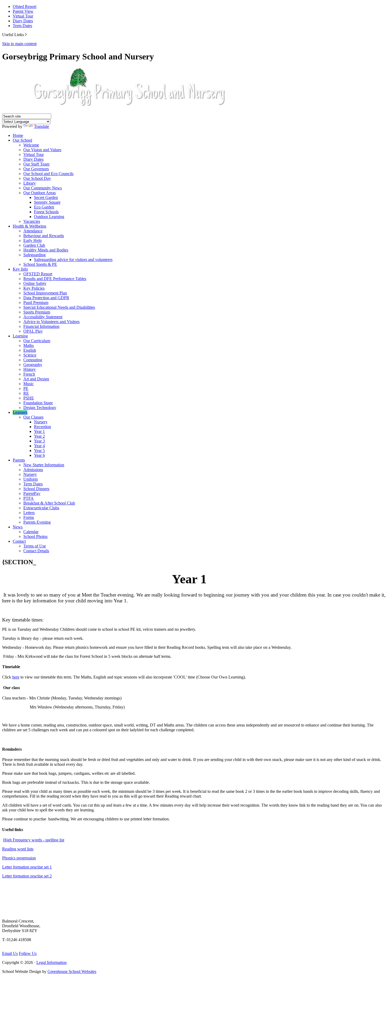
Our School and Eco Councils (48, 173)
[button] (26, 34)
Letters (29, 512)
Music (28, 383)
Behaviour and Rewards (43, 235)
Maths (28, 345)
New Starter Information (43, 465)
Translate (41, 126)
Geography (32, 364)
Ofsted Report (24, 6)
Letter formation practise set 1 (27, 867)
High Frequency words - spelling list (33, 840)
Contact (19, 541)
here (15, 677)
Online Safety (34, 283)
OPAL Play (33, 331)
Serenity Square (47, 202)
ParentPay (31, 493)
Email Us (10, 953)
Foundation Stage (38, 403)
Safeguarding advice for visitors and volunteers (73, 259)
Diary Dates (23, 21)
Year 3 (39, 441)
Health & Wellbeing (29, 226)
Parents (19, 460)
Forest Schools (46, 212)
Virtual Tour (23, 16)
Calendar (30, 531)
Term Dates (22, 25)
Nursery (40, 422)
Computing (32, 360)
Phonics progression (19, 858)
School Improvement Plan (45, 293)
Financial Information (41, 326)
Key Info (20, 269)
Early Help (32, 240)
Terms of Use (34, 546)
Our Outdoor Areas (39, 192)
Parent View (23, 11)
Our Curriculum (36, 340)
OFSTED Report (37, 274)
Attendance (32, 231)
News (18, 527)
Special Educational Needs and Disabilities (59, 307)
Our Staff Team (36, 164)
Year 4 (39, 445)
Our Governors (36, 169)
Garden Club (34, 245)
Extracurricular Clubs (41, 508)
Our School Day (37, 178)
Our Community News (42, 188)
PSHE (28, 398)
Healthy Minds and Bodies (45, 250)
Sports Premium (36, 312)
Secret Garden (46, 197)
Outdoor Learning (49, 216)
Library (29, 183)
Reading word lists (17, 849)
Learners (20, 412)
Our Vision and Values (42, 149)
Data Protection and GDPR (46, 297)
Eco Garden (44, 207)
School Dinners (36, 488)
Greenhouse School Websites (71, 971)
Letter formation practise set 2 (27, 876)
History (29, 369)
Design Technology (39, 407)
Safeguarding (34, 255)
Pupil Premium (35, 302)
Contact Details (36, 551)
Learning (20, 336)
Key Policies (34, 288)
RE (26, 393)
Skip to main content (19, 43)
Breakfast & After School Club (49, 503)
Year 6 (39, 455)
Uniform (30, 479)
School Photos (35, 536)
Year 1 (39, 431)
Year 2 (39, 436)
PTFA (28, 498)
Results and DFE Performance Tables (54, 278)
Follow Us (28, 953)
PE (25, 388)
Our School (22, 140)
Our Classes (33, 417)
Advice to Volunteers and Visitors (51, 321)
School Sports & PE (40, 264)
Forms (28, 517)
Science (29, 355)
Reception (42, 426)
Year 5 (39, 450)
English (29, 350)
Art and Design (36, 379)
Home (18, 135)
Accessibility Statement (42, 317)
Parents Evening (37, 522)
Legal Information (51, 962)
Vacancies (31, 221)
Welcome (31, 145)
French (29, 374)
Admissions (33, 469)
